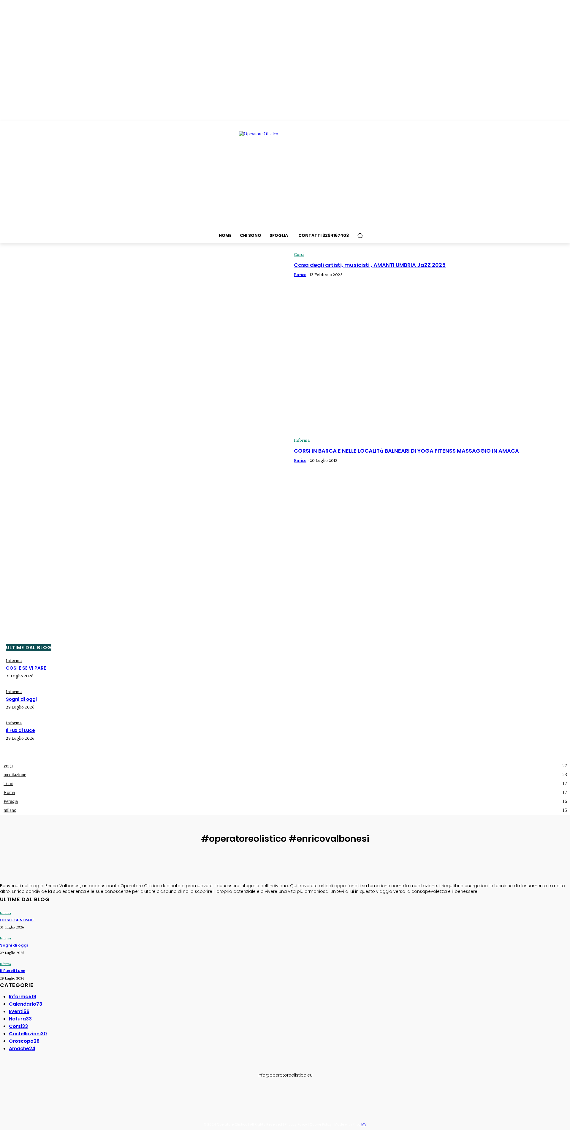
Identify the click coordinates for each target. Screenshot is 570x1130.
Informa (302, 440)
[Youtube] (60, 1094)
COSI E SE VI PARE (26, 668)
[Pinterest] (46, 1094)
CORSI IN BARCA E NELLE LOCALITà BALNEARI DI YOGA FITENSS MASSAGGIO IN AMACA (406, 450)
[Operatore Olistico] (285, 176)
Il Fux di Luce (20, 730)
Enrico (300, 274)
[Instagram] (19, 1094)
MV (363, 1124)
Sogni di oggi (21, 699)
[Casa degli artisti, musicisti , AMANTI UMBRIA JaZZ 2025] (142, 337)
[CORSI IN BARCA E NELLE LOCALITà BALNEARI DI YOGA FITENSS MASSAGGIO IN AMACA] (142, 523)
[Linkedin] (32, 1094)
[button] (360, 236)
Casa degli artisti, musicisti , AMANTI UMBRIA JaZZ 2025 (370, 265)
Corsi (299, 254)
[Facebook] (5, 1094)
